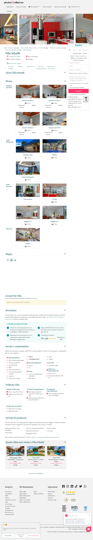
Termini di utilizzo (81, 83)
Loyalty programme (9, 509)
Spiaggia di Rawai (14, 56)
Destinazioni (10, 7)
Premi (7, 498)
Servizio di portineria (51, 68)
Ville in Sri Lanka (24, 500)
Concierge (8, 504)
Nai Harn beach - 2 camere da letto (56, 460)
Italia (35, 492)
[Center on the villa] (15, 260)
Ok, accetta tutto (34, 535)
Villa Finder (51, 492)
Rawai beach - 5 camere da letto (15, 460)
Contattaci (9, 11)
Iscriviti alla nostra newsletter (77, 87)
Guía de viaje (52, 500)
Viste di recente (47, 7)
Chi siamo (8, 492)
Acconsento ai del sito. (79, 84)
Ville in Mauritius (24, 502)
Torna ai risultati (21, 7)
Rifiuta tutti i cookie (21, 535)
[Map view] (11, 260)
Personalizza (8, 535)
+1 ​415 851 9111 (75, 7)
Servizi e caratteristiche (41, 68)
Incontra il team (10, 506)
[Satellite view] (8, 260)
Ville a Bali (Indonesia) (23, 493)
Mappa (20, 67)
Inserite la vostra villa (60, 7)
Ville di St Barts (39, 494)
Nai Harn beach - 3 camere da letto (36, 460)
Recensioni (30, 67)
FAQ (6, 496)
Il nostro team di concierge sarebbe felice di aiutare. (42, 437)
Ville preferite (34, 7)
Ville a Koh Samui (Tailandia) (25, 497)
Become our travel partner (9, 513)
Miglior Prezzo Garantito (78, 56)
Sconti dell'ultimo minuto (51, 496)
